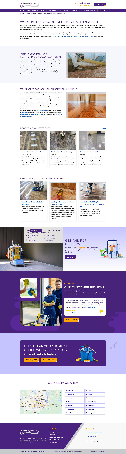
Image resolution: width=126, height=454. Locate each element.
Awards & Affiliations (56, 437)
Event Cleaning (52, 10)
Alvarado (71, 394)
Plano (22, 114)
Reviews (52, 434)
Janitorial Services (31, 10)
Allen (89, 390)
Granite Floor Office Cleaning (61, 152)
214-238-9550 (86, 6)
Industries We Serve (89, 10)
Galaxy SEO (102, 451)
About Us (101, 10)
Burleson (91, 409)
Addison (70, 390)
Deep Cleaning (76, 10)
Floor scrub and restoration (90, 152)
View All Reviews (71, 320)
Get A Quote (31, 360)
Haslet (32, 114)
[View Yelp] (94, 441)
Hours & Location (55, 440)
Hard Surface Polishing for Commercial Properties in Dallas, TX (92, 204)
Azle (69, 402)
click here (25, 112)
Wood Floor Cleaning (44, 14)
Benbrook (27, 114)
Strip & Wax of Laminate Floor (33, 152)
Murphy (41, 114)
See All (104, 128)
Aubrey (90, 398)
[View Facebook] (87, 441)
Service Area (54, 442)
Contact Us (99, 4)
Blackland (71, 409)
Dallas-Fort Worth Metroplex (61, 37)
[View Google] (90, 441)
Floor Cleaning (64, 10)
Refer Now (70, 257)
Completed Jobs (55, 432)
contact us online (88, 37)
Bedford (70, 405)
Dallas (36, 114)
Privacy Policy (32, 451)
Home (22, 10)
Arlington (71, 398)
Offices (42, 10)
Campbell (91, 413)
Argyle (90, 394)
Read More (82, 307)
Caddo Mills (71, 413)
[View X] (97, 441)
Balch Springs (92, 402)
